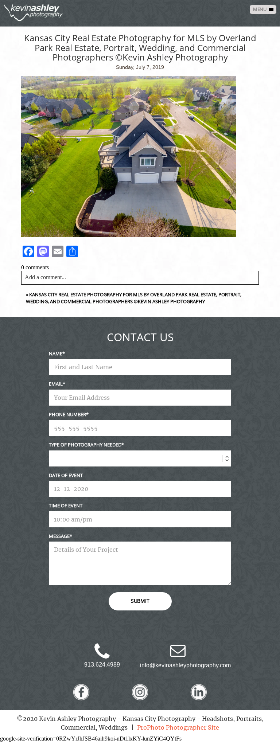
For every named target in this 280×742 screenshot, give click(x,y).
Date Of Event (66, 475)
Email (56, 383)
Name (55, 353)
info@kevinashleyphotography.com (185, 665)
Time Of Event (65, 505)
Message (59, 536)
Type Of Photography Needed (85, 444)
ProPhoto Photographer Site (178, 727)
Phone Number (67, 414)
